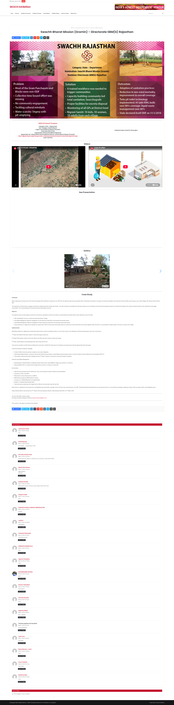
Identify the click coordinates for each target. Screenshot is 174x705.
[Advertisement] (87, 20)
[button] (160, 271)
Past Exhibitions (46, 13)
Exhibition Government (26, 13)
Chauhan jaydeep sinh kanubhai (27, 623)
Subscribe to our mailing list (50, 702)
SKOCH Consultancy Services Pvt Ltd (35, 702)
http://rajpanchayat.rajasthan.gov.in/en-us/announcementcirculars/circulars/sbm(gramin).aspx (48, 136)
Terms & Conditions (160, 702)
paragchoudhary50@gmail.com (39, 398)
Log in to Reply (22, 435)
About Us (17, 13)
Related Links (73, 13)
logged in (19, 693)
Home (12, 13)
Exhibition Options (55, 13)
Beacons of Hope (65, 13)
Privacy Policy (152, 702)
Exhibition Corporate (37, 13)
